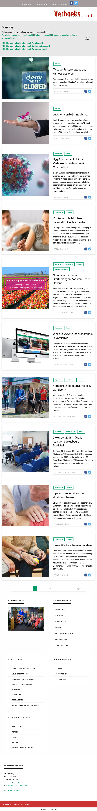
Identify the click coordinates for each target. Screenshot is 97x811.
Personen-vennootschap (23, 747)
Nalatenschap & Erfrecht (23, 679)
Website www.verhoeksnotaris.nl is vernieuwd (73, 336)
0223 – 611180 (12, 782)
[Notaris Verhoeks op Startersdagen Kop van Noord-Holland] (25, 288)
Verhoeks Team (8, 38)
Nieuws (57, 64)
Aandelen (16, 727)
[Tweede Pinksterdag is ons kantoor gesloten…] (25, 78)
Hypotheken (61, 674)
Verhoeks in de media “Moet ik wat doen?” (72, 387)
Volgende (79, 588)
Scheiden (16, 689)
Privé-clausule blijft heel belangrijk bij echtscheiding (69, 220)
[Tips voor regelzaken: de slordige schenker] (25, 505)
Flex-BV (15, 737)
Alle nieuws (72, 35)
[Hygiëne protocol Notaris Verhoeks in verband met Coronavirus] (25, 174)
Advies (59, 669)
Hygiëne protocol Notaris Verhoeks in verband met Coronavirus (68, 163)
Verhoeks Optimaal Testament (25, 705)
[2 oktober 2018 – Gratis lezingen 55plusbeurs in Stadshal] (25, 451)
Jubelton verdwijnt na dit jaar (70, 114)
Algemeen (16, 35)
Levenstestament (20, 674)
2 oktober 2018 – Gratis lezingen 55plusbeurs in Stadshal (67, 441)
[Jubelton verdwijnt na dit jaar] (25, 123)
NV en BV (15, 742)
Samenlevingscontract (22, 684)
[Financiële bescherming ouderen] (25, 556)
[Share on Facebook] (85, 91)
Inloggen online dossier (59, 4)
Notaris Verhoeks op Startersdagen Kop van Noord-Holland (72, 279)
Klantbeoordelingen (42, 4)
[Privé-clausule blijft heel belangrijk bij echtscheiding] (25, 230)
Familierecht (27, 35)
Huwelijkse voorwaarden (23, 669)
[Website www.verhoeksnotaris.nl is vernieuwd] (25, 345)
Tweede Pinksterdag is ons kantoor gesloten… (69, 71)
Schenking (16, 695)
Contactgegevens (26, 4)
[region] (26, 619)
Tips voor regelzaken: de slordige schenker (68, 495)
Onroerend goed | (59, 35)
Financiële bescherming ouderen (73, 545)
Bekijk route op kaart (12, 790)
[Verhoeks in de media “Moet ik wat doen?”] (25, 397)
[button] (40, 611)
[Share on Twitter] (89, 91)
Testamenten (18, 700)
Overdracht (62, 679)
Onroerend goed (62, 639)
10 (50, 588)
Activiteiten (6, 35)
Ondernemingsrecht (42, 35)
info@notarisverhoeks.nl (16, 785)
